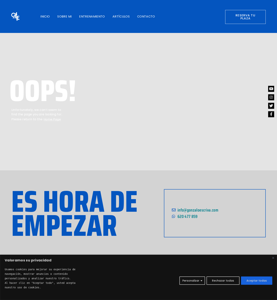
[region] (138, 277)
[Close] (273, 258)
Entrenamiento (92, 16)
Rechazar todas (223, 280)
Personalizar (190, 280)
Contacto (146, 16)
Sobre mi (64, 16)
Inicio (45, 16)
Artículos (121, 16)
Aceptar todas (256, 280)
